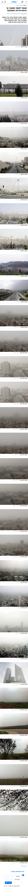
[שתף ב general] (2, 2)
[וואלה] (14, 2)
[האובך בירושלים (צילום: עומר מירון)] (14, 36)
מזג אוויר (22, 866)
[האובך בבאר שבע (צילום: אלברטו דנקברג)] (14, 342)
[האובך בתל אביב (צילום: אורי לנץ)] (14, 572)
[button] (22, 1)
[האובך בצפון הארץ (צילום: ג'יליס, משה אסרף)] (14, 699)
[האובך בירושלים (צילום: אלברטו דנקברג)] (14, 317)
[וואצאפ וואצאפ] (5, 2)
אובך (26, 866)
